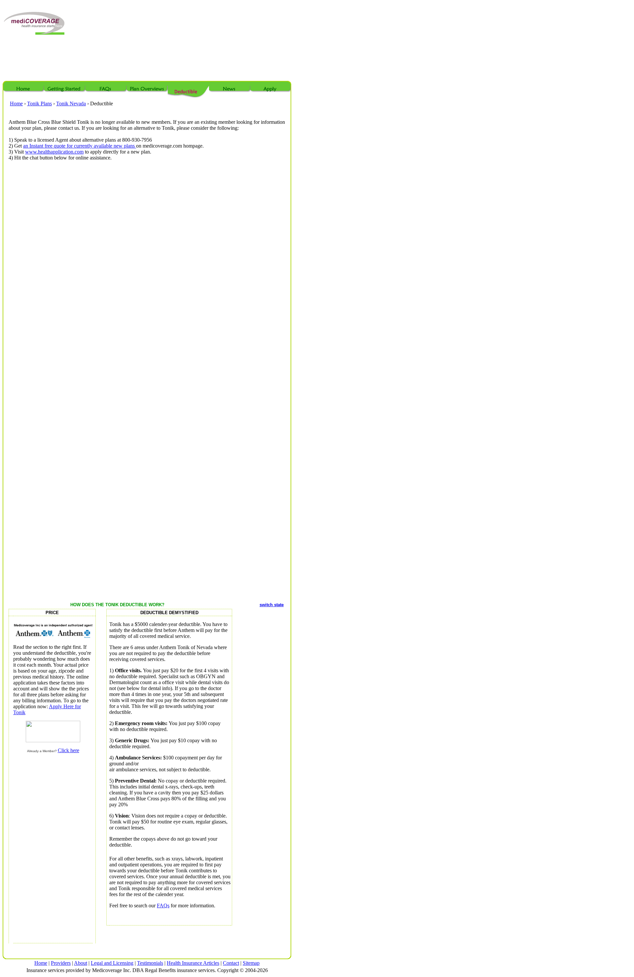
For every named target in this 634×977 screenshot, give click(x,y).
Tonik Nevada (71, 103)
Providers (61, 963)
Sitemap (251, 963)
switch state (272, 604)
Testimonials (150, 963)
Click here (68, 750)
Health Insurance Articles (193, 963)
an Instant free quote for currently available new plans (79, 146)
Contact (231, 963)
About (80, 963)
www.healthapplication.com (54, 152)
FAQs (163, 905)
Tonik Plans (39, 103)
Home (16, 103)
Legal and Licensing (112, 963)
